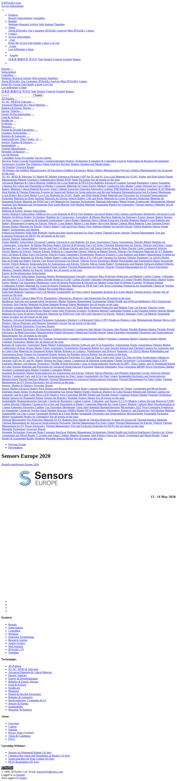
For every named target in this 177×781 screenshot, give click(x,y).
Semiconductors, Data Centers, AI (20, 139)
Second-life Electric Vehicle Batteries (131, 226)
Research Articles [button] (21, 78)
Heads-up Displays (105, 254)
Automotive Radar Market (41, 344)
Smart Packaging (81, 179)
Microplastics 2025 (131, 407)
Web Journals (46, 24)
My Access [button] (14, 84)
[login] (23, 777)
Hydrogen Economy (131, 282)
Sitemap (12, 729)
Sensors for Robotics (69, 354)
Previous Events (17, 444)
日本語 (12, 59)
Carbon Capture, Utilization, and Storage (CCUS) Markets (105, 401)
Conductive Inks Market (120, 185)
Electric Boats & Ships (115, 248)
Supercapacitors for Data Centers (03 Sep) (31, 758)
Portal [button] (4, 84)
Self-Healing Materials (83, 204)
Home (4, 464)
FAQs (11, 739)
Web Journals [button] (39, 78)
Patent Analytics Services (56, 164)
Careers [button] (83, 81)
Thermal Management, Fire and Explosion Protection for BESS (80, 426)
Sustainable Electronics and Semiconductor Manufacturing (111, 413)
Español (67, 59)
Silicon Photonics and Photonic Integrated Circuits (39, 323)
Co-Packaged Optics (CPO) (93, 320)
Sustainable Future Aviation (52, 267)
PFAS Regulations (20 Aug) (23, 761)
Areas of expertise (24, 157)
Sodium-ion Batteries (13, 232)
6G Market (51, 176)
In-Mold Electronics (25, 332)
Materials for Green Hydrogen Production (127, 198)
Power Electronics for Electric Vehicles (68, 260)
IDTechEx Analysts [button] (49, 81)
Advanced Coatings (115, 182)
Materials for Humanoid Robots (36, 351)
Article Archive (16, 643)
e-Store (45, 43)
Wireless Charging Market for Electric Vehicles (27, 270)
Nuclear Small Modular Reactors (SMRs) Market (58, 410)
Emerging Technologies (21, 637)
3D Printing (7, 98)
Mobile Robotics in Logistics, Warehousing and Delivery (85, 351)
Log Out (54, 43)
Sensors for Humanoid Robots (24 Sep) (29, 752)
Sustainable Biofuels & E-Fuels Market (112, 291)
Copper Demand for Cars (148, 185)
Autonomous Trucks (107, 242)
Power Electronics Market (104, 260)
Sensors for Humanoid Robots (40, 354)
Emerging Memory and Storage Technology (26, 363)
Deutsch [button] (41, 91)
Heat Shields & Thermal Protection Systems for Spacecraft (34, 192)
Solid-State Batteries (36, 232)
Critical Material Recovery (35, 189)
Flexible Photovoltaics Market (149, 279)
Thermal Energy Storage (116, 232)
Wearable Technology (13, 151)
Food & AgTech (10, 117)
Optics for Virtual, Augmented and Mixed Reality (133, 435)
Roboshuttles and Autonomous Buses (139, 260)
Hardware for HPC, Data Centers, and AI (131, 363)
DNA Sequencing (161, 301)
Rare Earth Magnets (59, 204)
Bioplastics (143, 182)
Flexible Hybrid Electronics (66, 363)
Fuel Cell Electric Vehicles (43, 254)
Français (57, 59)
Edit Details (34, 43)
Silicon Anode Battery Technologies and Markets (116, 263)
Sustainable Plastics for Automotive (115, 204)
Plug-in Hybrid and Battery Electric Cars (24, 260)
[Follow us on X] (92, 552)
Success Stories (43, 157)
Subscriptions (24, 18)
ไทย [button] (33, 91)
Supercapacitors (57, 232)
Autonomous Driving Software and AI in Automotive (85, 344)
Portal (11, 43)
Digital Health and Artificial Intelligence (129, 301)
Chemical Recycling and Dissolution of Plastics (28, 185)
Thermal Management (13, 148)
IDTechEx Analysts (56, 30)
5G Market (38, 176)
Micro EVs (86, 257)
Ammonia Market (45, 276)
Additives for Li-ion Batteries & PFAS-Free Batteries (75, 182)
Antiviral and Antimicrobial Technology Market (40, 301)
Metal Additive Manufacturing (103, 170)
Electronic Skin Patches (15, 304)
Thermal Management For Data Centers (140, 379)
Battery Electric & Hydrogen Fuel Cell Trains (78, 245)
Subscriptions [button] (8, 71)
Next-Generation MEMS (131, 366)
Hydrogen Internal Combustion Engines (109, 310)
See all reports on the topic (105, 179)
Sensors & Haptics (18, 703)
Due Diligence (34, 164)
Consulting (39, 18)
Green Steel (113, 282)
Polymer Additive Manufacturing (138, 170)
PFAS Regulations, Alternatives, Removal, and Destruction (69, 298)
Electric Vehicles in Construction (60, 251)
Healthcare (7, 120)
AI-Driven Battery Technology (29, 217)
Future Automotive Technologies (76, 254)
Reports (12, 18)
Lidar (133, 320)
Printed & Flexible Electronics (17, 129)
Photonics (6, 126)
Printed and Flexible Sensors (90, 332)
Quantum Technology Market (18, 341)
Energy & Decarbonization (16, 114)
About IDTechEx (17, 30)
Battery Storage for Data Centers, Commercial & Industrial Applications (74, 360)
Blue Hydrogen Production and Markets (120, 276)
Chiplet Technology (125, 360)
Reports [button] (5, 68)
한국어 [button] (26, 91)
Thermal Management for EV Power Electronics (141, 267)
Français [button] (50, 91)
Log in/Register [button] (9, 87)
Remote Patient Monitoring (74, 304)
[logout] (20, 774)
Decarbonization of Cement (118, 279)
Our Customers (36, 30)
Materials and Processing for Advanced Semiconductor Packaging (58, 366)
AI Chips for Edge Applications (139, 357)
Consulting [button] (7, 75)
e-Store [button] (39, 84)
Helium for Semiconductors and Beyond (88, 192)
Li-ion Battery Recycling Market (19, 195)
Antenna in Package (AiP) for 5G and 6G (80, 176)
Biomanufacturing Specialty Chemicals (76, 276)
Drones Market (29, 248)
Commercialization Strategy (59, 161)
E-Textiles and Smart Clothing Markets (57, 435)
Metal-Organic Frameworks (134, 201)
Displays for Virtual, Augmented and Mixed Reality (138, 388)
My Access (21, 43)
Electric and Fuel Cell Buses (54, 248)
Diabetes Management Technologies (86, 301)
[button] (13, 15)
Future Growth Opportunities (28, 161)
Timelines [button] (52, 78)
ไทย (40, 59)
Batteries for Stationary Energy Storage (133, 217)
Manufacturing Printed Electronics (55, 332)
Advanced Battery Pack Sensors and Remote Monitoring (125, 214)
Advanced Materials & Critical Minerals (23, 104)
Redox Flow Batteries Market (94, 226)
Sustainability (8, 145)
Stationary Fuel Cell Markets (40, 291)
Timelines (59, 24)
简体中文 (22, 59)
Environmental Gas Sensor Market (63, 391)
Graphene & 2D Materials (161, 189)
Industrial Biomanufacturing (126, 192)
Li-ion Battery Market (70, 223)
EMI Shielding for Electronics (130, 189)
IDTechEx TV (16, 649)
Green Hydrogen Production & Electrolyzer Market (78, 282)
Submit (38, 95)
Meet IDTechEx (76, 30)
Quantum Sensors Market (152, 338)
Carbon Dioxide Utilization (87, 279)
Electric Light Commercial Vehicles (147, 248)
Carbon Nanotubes (160, 182)
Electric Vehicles (10, 111)
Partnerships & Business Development (148, 161)
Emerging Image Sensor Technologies (22, 391)
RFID (68, 179)
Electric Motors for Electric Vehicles (21, 251)
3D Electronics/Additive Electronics (66, 170)
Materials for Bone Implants (29, 198)
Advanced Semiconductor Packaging (33, 320)
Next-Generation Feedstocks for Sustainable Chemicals (134, 285)
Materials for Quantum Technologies (75, 201)
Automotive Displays (65, 320)
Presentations (15, 447)
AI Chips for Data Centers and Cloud (101, 357)
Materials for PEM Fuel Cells (38, 201)
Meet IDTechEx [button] (69, 81)
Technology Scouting (13, 164)
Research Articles (28, 24)
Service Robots (89, 354)
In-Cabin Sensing (109, 348)
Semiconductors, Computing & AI (27, 700)
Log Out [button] (48, 84)
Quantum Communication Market (45, 179)
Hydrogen (6, 123)
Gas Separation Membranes (34, 282)
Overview (13, 723)
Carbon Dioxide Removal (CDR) (53, 279)
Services (6, 161)
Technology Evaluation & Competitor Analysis (100, 161)
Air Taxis (90, 242)
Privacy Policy (16, 732)
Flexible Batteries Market (133, 220)
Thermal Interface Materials (150, 204)
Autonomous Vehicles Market (135, 242)
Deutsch (48, 59)
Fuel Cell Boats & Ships (15, 254)
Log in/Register (16, 49)
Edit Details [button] (27, 84)
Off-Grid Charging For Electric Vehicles (114, 257)
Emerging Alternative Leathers (96, 189)
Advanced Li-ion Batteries (70, 242)
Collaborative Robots (13, 348)
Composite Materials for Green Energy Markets (80, 185)
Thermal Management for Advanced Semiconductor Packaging (83, 379)
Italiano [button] (70, 91)
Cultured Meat (28, 298)
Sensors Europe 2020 (27, 464)
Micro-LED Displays (47, 394)
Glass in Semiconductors (94, 363)
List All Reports (10, 154)
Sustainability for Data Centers (73, 291)
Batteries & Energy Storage (16, 108)
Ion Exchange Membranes (156, 192)
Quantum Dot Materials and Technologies (24, 204)
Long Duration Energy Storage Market (153, 310)
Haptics (86, 391)
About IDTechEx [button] (10, 81)
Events (12, 464)
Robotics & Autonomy (13, 136)
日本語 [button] (5, 91)
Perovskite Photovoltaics (60, 288)
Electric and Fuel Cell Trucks (86, 248)
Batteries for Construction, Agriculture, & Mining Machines (78, 217)
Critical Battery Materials (77, 220)
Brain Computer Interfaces (95, 388)
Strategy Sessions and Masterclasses (90, 164)
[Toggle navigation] (2, 10)
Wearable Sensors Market (81, 397)
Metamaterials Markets (14, 179)
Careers (90, 30)
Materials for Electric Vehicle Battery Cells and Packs (74, 198)
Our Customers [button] (29, 81)
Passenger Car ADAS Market (153, 257)
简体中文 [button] (15, 91)
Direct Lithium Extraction (65, 189)
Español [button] (60, 91)
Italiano (77, 59)
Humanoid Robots (89, 348)
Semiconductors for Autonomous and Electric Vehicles (59, 263)
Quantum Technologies (14, 132)
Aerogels (131, 182)
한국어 (33, 59)
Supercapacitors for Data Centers (84, 232)
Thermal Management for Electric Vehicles (91, 267)
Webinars (13, 24)
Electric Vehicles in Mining (93, 251)
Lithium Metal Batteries (131, 223)
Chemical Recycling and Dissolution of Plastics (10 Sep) (39, 755)
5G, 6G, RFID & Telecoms (16, 101)
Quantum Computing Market (122, 338)
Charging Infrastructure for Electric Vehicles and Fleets (134, 245)
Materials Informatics (107, 201)
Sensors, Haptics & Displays (16, 142)
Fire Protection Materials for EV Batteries (150, 251)
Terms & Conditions (19, 735)
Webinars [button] (6, 78)
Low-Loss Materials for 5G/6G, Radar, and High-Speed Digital (138, 176)
